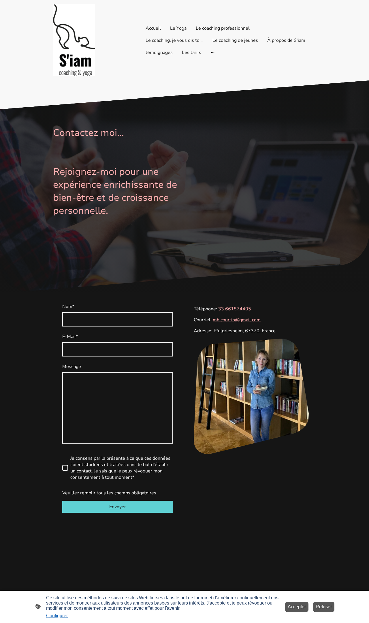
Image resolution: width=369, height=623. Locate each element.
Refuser (324, 606)
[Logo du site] (74, 40)
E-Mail (70, 336)
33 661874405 (234, 309)
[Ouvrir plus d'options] (213, 52)
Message (71, 366)
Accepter (297, 606)
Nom (68, 306)
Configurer (57, 615)
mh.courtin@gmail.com (237, 320)
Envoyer (117, 507)
